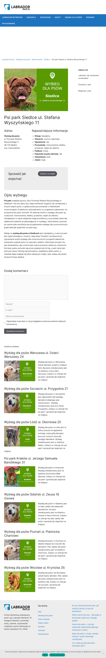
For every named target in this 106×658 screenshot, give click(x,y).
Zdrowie (90, 17)
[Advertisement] (53, 42)
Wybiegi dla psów (23, 59)
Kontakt (41, 627)
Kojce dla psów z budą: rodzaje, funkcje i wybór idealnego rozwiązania (85, 636)
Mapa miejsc (43, 623)
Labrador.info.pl (8, 59)
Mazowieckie (37, 59)
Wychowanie (8, 23)
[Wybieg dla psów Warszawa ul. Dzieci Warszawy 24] (19, 379)
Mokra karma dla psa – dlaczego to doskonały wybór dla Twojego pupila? (86, 618)
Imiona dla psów (73, 17)
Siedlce (47, 59)
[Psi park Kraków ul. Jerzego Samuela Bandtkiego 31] (19, 485)
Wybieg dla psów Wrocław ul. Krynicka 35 (34, 567)
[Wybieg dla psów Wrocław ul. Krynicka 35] (19, 590)
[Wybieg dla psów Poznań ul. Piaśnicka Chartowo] (19, 558)
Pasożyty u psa (84, 85)
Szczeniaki (45, 17)
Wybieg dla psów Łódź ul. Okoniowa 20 (32, 422)
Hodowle (31, 17)
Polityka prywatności (57, 655)
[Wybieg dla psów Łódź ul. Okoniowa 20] (19, 445)
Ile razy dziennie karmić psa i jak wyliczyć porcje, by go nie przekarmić (85, 608)
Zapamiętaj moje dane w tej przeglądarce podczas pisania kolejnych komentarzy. (36, 322)
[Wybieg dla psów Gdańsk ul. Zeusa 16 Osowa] (19, 521)
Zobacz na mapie (47, 174)
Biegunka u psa (84, 91)
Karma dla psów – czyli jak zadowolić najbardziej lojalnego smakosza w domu (85, 627)
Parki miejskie (43, 619)
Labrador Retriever (12, 17)
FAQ (39, 612)
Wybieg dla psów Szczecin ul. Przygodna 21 (36, 388)
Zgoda (45, 655)
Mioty (58, 17)
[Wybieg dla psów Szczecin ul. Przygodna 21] (19, 411)
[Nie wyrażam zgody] (103, 654)
